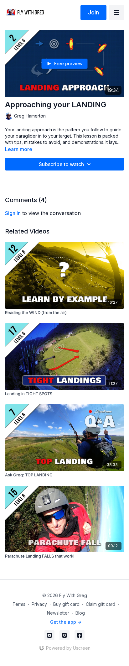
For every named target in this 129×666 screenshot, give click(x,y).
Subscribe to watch (61, 164)
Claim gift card (100, 604)
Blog (80, 613)
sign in (13, 213)
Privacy (39, 604)
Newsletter (58, 613)
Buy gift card (66, 604)
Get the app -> (65, 622)
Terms (19, 604)
